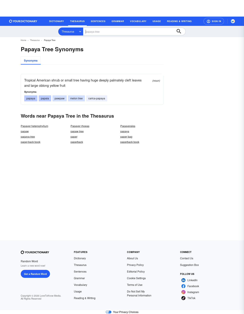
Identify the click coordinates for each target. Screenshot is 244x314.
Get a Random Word (35, 274)
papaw (25, 131)
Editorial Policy (136, 271)
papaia (45, 98)
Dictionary (80, 258)
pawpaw (60, 98)
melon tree (76, 98)
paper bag (126, 137)
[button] (213, 21)
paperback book (129, 142)
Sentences (80, 271)
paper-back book (30, 142)
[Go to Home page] (23, 21)
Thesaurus (68, 31)
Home (23, 40)
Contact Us (186, 258)
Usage (78, 291)
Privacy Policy (135, 265)
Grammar (79, 278)
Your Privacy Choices (125, 312)
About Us (132, 258)
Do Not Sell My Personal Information (139, 293)
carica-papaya (96, 98)
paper (74, 137)
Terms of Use (134, 285)
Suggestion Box (189, 265)
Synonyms (31, 60)
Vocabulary (80, 285)
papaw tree (77, 131)
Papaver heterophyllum (34, 126)
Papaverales (127, 126)
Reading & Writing (84, 298)
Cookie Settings (136, 278)
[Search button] (180, 31)
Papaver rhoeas (80, 126)
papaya (30, 98)
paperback (77, 142)
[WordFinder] (233, 21)
